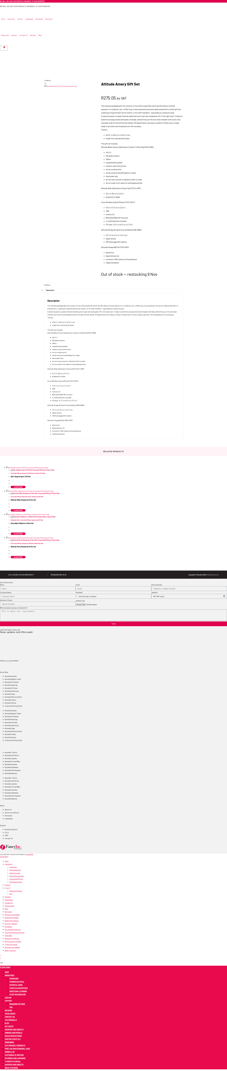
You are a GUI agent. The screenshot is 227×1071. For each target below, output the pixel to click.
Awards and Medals (12, 918)
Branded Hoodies (11, 764)
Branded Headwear (11, 767)
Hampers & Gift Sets (28, 473)
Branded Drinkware (12, 682)
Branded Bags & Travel (13, 679)
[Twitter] (9, 10)
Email (78, 585)
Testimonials (9, 906)
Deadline (154, 592)
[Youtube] (34, 10)
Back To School (10, 950)
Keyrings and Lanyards (13, 941)
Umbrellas (8, 936)
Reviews (8, 897)
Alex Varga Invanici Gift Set (21, 477)
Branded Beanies (11, 773)
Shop (7, 861)
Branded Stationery (12, 691)
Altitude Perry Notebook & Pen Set (23, 547)
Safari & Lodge (14, 873)
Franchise (13, 867)
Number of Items (6, 600)
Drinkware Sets (15, 520)
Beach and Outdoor (12, 921)
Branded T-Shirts (11, 752)
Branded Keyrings (11, 685)
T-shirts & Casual (11, 944)
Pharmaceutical (15, 870)
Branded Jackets (11, 758)
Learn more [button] (18, 487)
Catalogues (9, 900)
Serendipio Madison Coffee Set (22, 523)
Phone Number (156, 585)
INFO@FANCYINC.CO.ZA (58, 575)
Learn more (18, 510)
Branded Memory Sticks (13, 697)
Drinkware (8, 927)
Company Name (5, 592)
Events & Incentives (16, 876)
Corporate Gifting (16, 473)
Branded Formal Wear (12, 761)
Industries (8, 864)
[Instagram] (28, 10)
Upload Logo (80, 601)
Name (2, 585)
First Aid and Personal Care (14, 932)
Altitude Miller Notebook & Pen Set (23, 500)
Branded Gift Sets (11, 688)
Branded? (79, 592)
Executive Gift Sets (39, 473)
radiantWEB (29, 854)
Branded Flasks (10, 700)
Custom (8, 885)
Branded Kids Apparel (12, 770)
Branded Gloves (10, 703)
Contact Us (9, 903)
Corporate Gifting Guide (13, 706)
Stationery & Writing (12, 938)
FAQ (10, 894)
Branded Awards (11, 676)
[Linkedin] (22, 10)
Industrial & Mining (16, 879)
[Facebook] (3, 10)
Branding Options (15, 891)
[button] (3, 19)
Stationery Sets (26, 496)
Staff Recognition (15, 882)
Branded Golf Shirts (12, 755)
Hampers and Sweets (12, 915)
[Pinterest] (15, 10)
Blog (6, 909)
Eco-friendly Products (13, 930)
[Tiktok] (41, 10)
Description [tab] (50, 290)
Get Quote (8, 912)
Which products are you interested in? (13, 608)
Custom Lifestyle (11, 924)
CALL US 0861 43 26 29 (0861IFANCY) (21, 575)
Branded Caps (10, 694)
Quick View (44, 468)
